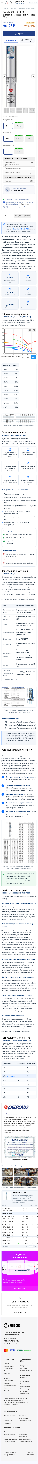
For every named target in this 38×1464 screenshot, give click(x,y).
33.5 (27, 1232)
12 (23, 1227)
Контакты (7, 1393)
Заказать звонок (33, 2)
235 (27, 1216)
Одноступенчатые (25, 1420)
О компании (9, 1360)
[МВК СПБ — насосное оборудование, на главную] (6, 2)
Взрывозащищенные (10, 1439)
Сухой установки (9, 1441)
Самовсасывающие (25, 1441)
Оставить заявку (28, 40)
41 (27, 1227)
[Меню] (2, 2)
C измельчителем (9, 1434)
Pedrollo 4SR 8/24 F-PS (21, 229)
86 (30, 138)
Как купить (18, 216)
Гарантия (7, 1388)
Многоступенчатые (10, 1416)
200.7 (26, 1238)
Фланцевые (7, 1423)
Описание (8, 216)
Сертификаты (8, 1368)
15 (23, 1232)
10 (23, 1221)
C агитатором (24, 1381)
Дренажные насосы (25, 1361)
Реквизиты (7, 1373)
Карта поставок (9, 1366)
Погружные (24, 1366)
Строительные (25, 1386)
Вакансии (7, 1383)
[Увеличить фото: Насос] (19, 76)
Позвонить (12, 40)
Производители (9, 1371)
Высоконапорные (26, 1370)
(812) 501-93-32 (19, 2)
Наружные (23, 1368)
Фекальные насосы (12, 1428)
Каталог (6, 1363)
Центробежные (10, 1412)
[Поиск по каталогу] (11, 3)
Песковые (23, 1384)
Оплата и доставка (10, 1385)
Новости (6, 1390)
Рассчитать (25, 204)
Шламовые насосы (25, 1376)
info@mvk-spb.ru (20, 3)
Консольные (8, 1420)
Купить (21, 34)
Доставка (27, 216)
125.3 (19, 138)
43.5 (27, 1208)
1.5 (23, 1216)
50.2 (27, 1221)
